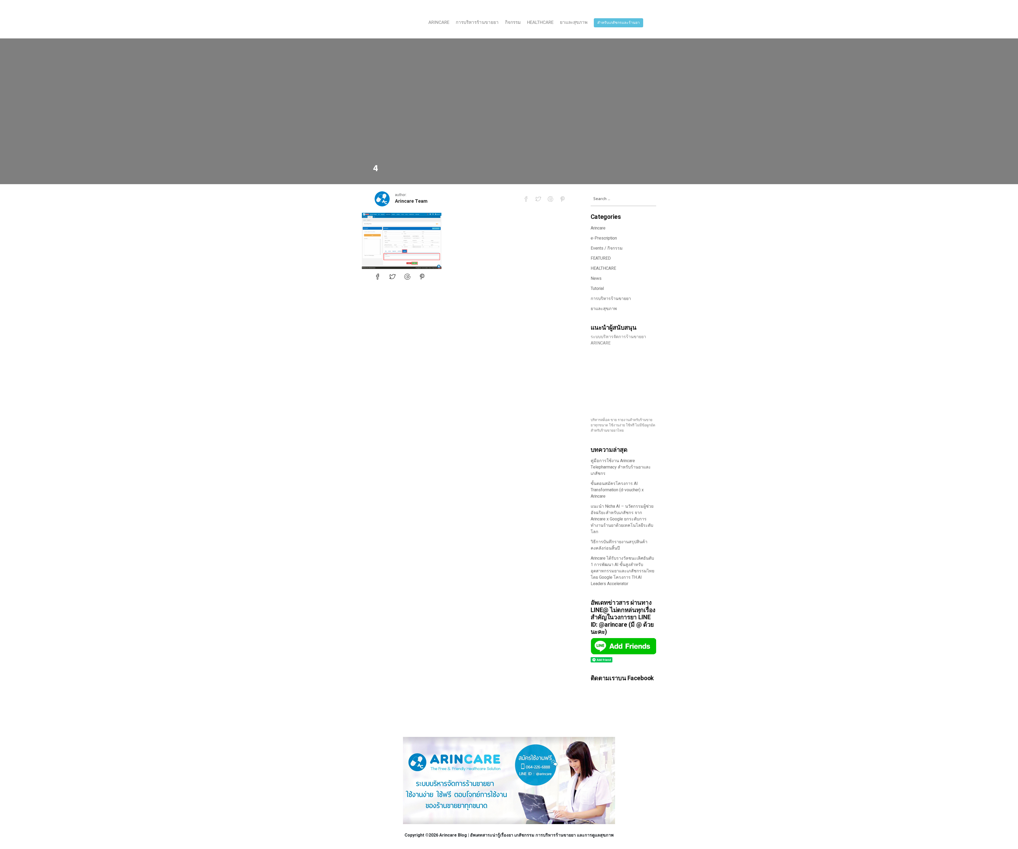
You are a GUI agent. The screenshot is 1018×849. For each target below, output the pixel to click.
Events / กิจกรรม (607, 248)
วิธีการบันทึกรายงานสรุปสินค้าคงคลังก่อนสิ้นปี (619, 545)
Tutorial (597, 288)
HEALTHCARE (540, 22)
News (596, 278)
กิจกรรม (513, 22)
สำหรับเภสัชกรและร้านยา (618, 22)
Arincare (438, 22)
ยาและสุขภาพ (573, 22)
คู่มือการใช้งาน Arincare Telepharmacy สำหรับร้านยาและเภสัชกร (621, 467)
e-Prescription (604, 238)
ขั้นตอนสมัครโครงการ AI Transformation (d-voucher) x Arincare (617, 489)
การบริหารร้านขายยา (477, 22)
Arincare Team (411, 201)
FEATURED (601, 258)
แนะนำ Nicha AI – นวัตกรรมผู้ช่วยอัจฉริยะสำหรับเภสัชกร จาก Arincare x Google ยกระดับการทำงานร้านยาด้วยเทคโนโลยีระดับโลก (622, 519)
